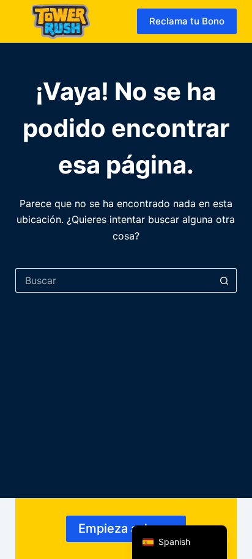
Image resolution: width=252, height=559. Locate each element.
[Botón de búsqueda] (224, 280)
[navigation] (179, 542)
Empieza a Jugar (126, 528)
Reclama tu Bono (186, 21)
